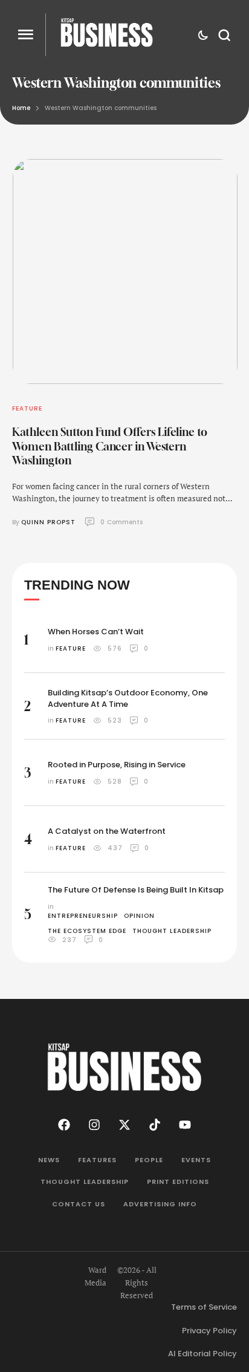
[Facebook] (64, 1125)
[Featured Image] (125, 271)
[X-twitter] (124, 1125)
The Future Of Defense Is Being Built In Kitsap (136, 890)
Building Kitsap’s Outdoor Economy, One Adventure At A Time (128, 698)
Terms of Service (204, 1307)
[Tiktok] (155, 1125)
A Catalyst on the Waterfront (107, 831)
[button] (25, 34)
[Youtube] (185, 1125)
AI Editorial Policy (202, 1353)
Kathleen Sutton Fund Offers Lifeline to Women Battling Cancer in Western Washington (109, 446)
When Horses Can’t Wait (96, 631)
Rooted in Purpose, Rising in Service (117, 764)
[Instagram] (94, 1125)
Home (21, 107)
